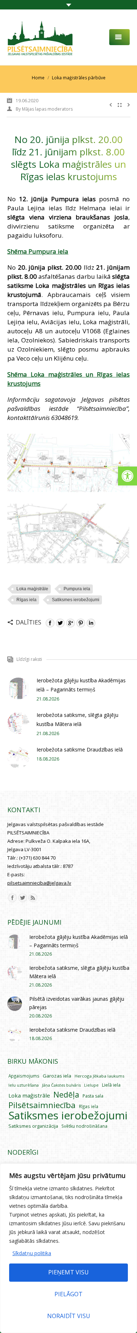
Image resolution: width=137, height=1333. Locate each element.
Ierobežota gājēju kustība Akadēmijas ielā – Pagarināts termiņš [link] (81, 685)
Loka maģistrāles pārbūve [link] (79, 78)
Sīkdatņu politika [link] (31, 1253)
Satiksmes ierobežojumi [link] (75, 599)
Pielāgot (68, 1294)
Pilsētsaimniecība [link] (42, 1105)
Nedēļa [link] (66, 1094)
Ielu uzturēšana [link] (23, 1085)
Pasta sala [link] (93, 1096)
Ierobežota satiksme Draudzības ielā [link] (80, 749)
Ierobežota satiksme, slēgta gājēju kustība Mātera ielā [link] (77, 719)
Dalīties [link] (28, 622)
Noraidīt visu (68, 1316)
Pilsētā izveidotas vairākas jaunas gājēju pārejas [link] (76, 1003)
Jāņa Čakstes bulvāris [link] (61, 1085)
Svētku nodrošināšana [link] (84, 1126)
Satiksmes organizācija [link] (33, 1126)
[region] (68, 1248)
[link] (127, 476)
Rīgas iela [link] (26, 599)
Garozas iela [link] (57, 1075)
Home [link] (38, 78)
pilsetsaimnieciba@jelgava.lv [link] (39, 883)
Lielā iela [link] (111, 1085)
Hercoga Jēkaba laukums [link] (100, 1076)
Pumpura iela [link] (77, 588)
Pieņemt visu (68, 1272)
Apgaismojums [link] (23, 1076)
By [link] (44, 109)
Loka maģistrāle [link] (32, 588)
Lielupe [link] (91, 1085)
